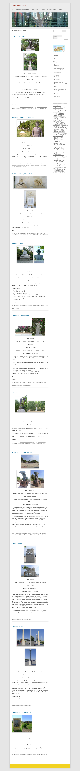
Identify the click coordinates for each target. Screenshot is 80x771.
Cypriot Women (56, 64)
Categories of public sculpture (22, 9)
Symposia (55, 86)
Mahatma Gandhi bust (18, 243)
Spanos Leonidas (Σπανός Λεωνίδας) (59, 160)
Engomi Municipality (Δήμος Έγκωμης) (60, 112)
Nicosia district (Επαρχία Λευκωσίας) (58, 141)
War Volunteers (56, 94)
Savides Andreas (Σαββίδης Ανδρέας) (59, 158)
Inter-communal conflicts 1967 (58, 69)
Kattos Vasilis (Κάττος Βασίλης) (57, 121)
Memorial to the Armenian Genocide (22, 452)
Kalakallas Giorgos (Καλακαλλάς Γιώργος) (59, 120)
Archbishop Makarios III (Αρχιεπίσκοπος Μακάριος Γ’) (59, 110)
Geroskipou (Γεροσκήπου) (36, 754)
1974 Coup (55, 58)
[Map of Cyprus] (59, 51)
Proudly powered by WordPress (17, 766)
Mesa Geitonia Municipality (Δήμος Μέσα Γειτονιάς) (33, 443)
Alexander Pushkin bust (18, 36)
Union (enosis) (55, 93)
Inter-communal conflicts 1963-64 (26, 163)
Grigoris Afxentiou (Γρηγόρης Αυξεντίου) (59, 116)
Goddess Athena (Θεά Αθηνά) (26, 383)
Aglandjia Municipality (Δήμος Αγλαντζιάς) (59, 104)
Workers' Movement (56, 96)
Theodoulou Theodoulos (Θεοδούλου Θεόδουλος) (60, 168)
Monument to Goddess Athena (20, 315)
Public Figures (30, 107)
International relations (24, 107)
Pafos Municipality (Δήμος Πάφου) (59, 150)
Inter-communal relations (28, 531)
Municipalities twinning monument (21, 712)
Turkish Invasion (43, 163)
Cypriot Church (56, 62)
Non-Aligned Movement (32, 305)
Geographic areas (35, 9)
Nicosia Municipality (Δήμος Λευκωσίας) (23, 385)
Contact (60, 9)
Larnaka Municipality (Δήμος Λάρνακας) (35, 534)
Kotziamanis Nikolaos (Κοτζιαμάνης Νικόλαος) (59, 123)
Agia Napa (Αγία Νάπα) (62, 103)
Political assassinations (57, 79)
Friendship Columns (17, 626)
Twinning (14, 392)
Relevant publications (51, 9)
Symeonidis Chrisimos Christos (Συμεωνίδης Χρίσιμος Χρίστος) (60, 165)
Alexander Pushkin (40, 107)
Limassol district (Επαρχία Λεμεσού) (29, 108)
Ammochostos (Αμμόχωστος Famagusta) (60, 106)
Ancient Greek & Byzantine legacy (26, 382)
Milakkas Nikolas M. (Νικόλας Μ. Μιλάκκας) (40, 234)
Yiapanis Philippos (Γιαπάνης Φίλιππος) (58, 171)
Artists (43, 9)
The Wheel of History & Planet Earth (22, 174)
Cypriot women (64, 111)
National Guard (56, 76)
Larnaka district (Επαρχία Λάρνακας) (21, 534)
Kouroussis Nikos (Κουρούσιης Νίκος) (59, 124)
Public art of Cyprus (19, 5)
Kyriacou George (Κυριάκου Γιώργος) (60, 125)
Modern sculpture (31, 442)
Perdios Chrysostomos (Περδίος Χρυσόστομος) (58, 153)
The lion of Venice (17, 543)
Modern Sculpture (45, 534)
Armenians (22, 531)
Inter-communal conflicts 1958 (58, 66)
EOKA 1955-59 (56, 65)
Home (13, 9)
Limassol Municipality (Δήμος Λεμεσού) (18, 166)
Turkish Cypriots (56, 90)
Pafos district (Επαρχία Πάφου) (59, 147)
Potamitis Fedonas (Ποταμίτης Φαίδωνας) (59, 155)
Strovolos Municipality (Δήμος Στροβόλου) (58, 163)
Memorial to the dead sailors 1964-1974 (23, 117)
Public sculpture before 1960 (58, 82)
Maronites (55, 73)
